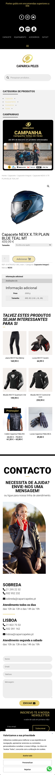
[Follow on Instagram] (27, 17)
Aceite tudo (27, 756)
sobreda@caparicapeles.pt (21, 598)
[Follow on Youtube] (33, 17)
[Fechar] (52, 733)
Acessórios (34, 37)
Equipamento (20, 37)
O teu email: (11, 727)
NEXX (10, 268)
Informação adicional (14, 276)
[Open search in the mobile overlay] (27, 77)
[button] (48, 186)
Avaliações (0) (11, 281)
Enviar (27, 703)
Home (4, 176)
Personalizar (27, 763)
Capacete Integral (24, 176)
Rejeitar (27, 769)
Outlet (45, 37)
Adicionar (21, 259)
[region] (27, 753)
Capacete (7, 37)
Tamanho (6, 245)
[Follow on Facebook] (21, 17)
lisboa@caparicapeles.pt (20, 634)
